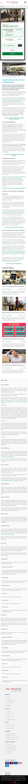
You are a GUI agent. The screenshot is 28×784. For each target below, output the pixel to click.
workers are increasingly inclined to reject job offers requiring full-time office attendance (14, 178)
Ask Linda (9, 753)
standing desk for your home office (11, 252)
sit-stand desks (15, 196)
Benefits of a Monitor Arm (12, 737)
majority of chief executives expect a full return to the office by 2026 (13, 98)
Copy (20, 45)
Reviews (9, 704)
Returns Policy (10, 726)
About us (9, 697)
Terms (7, 722)
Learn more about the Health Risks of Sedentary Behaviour (14, 155)
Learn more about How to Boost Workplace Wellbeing (14, 188)
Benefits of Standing (11, 733)
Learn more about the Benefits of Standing (14, 227)
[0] (24, 2)
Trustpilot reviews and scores (8, 456)
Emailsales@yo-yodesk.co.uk (12, 718)
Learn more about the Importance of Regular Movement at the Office (14, 118)
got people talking (15, 100)
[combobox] (15, 6)
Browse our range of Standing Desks (14, 263)
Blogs (8, 699)
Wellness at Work (10, 742)
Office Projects (10, 713)
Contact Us (9, 711)
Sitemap (9, 706)
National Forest (8, 611)
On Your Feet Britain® (22, 401)
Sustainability (10, 702)
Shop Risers (12, 50)
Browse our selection (6, 260)
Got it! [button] (14, 782)
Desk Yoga (9, 751)
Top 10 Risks (10, 744)
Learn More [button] (23, 780)
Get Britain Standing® (10, 401)
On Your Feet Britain (11, 749)
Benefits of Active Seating (12, 739)
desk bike (13, 253)
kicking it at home (20, 221)
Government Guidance (12, 746)
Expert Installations (11, 700)
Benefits (7, 731)
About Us (7, 694)
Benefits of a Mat (10, 735)
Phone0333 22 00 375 (10, 715)
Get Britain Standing (6, 242)
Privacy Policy (10, 728)
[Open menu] (1, 2)
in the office (14, 221)
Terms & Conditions (11, 725)
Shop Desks (12, 53)
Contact (7, 709)
